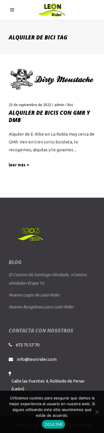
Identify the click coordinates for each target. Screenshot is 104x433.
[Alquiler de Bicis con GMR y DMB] (52, 79)
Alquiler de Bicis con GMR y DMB (49, 116)
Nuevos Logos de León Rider (34, 294)
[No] (97, 412)
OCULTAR (53, 424)
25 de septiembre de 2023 (30, 104)
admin (59, 104)
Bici (70, 104)
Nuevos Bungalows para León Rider (41, 306)
